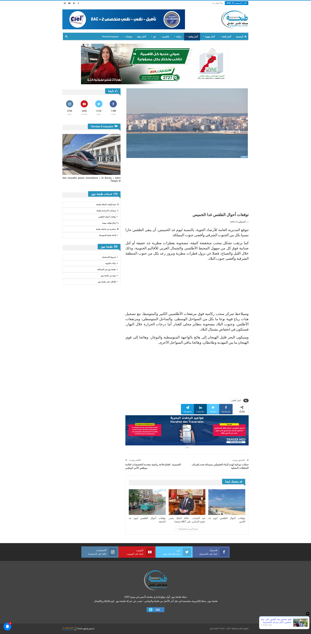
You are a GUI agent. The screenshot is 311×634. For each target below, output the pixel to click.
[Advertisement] (187, 184)
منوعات (129, 36)
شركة (80, 628)
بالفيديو (166, 36)
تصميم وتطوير (88, 628)
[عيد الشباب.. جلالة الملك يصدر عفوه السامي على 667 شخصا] (187, 502)
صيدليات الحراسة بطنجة (106, 210)
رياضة (178, 36)
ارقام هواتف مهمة (109, 223)
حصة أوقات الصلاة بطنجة (106, 204)
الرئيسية (239, 36)
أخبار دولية (141, 36)
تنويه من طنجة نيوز (108, 275)
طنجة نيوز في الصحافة (107, 269)
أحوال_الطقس (236, 400)
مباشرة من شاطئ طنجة (106, 229)
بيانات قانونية (110, 263)
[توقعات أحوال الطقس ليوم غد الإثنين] (226, 502)
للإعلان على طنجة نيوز (107, 282)
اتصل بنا (216, 3)
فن (154, 36)
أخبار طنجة (226, 36)
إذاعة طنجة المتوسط (107, 235)
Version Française (110, 36)
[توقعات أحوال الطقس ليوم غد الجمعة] (147, 502)
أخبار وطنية (193, 36)
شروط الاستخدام (109, 257)
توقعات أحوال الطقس (107, 217)
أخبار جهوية (210, 36)
